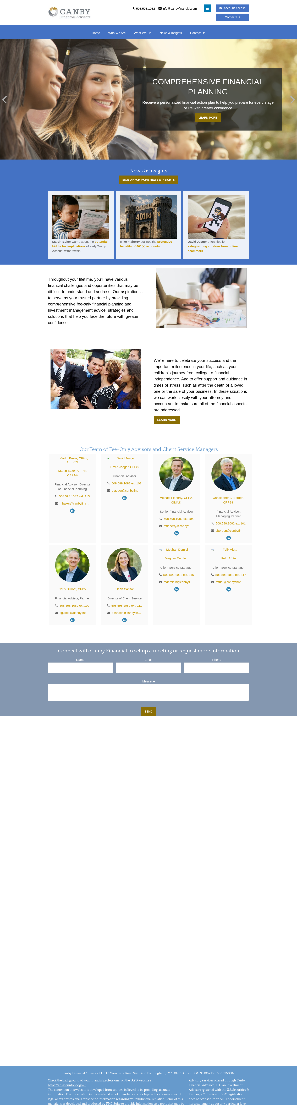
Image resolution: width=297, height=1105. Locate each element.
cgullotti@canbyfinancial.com (75, 613)
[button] (96, 33)
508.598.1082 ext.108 (126, 483)
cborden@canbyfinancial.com (231, 530)
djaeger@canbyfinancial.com (127, 490)
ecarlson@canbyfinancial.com (127, 613)
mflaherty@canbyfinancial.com (179, 526)
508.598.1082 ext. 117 (230, 575)
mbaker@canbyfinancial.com (75, 503)
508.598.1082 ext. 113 (74, 496)
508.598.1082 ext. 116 (178, 575)
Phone (216, 659)
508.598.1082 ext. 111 (126, 605)
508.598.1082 (201, 1073)
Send (148, 711)
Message (148, 681)
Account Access (234, 8)
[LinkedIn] (207, 8)
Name (80, 659)
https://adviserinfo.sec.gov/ (67, 1085)
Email (148, 659)
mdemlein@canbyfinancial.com (179, 582)
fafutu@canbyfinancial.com (231, 582)
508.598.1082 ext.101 (231, 523)
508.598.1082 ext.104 (179, 519)
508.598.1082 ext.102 (74, 605)
